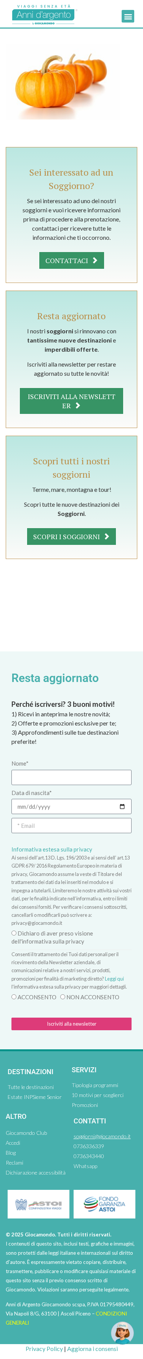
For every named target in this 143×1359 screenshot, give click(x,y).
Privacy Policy (44, 1348)
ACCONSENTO (37, 997)
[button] (128, 16)
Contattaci (67, 260)
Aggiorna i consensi (92, 1348)
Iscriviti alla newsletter (72, 401)
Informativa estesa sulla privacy (51, 849)
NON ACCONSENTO (92, 997)
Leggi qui (114, 979)
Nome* (20, 763)
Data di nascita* (31, 792)
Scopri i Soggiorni (67, 536)
